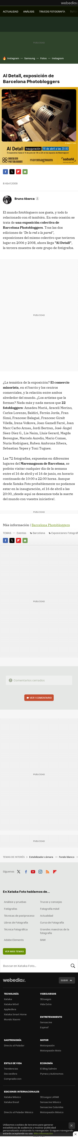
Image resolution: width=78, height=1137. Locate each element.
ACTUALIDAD (10, 11)
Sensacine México (50, 1102)
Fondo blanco (67, 857)
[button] (26, 198)
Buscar (73, 965)
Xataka (8, 999)
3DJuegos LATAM (49, 1097)
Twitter (12, 171)
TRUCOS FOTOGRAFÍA (52, 11)
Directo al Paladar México (18, 1112)
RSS (47, 871)
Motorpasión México (51, 1112)
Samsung (29, 58)
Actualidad (46, 915)
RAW (43, 940)
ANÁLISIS (28, 11)
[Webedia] (69, 3)
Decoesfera (10, 1073)
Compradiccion (12, 1078)
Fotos (43, 58)
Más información (43, 1133)
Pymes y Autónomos (51, 1073)
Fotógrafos (10, 908)
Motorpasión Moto (50, 1050)
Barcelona (39, 533)
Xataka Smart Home (15, 1014)
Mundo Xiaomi (12, 1019)
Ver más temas (14, 951)
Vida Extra (46, 1004)
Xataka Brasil (11, 1102)
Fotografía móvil (49, 908)
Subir (64, 980)
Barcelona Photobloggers (51, 525)
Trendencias (11, 1068)
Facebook (5, 171)
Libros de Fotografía (16, 922)
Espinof (44, 1027)
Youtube (33, 871)
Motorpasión (47, 1045)
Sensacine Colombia (51, 1107)
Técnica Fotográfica (16, 929)
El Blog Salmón (48, 1068)
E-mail (25, 171)
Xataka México (12, 1097)
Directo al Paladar (14, 1045)
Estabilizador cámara (41, 857)
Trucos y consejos (51, 902)
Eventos (21, 533)
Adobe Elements (14, 940)
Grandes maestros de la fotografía (54, 931)
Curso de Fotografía (52, 922)
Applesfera (10, 1009)
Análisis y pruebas (15, 902)
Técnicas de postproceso (19, 915)
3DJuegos (45, 999)
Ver (41, 697)
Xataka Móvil (11, 1004)
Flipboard (18, 171)
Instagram (13, 58)
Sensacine (46, 1022)
